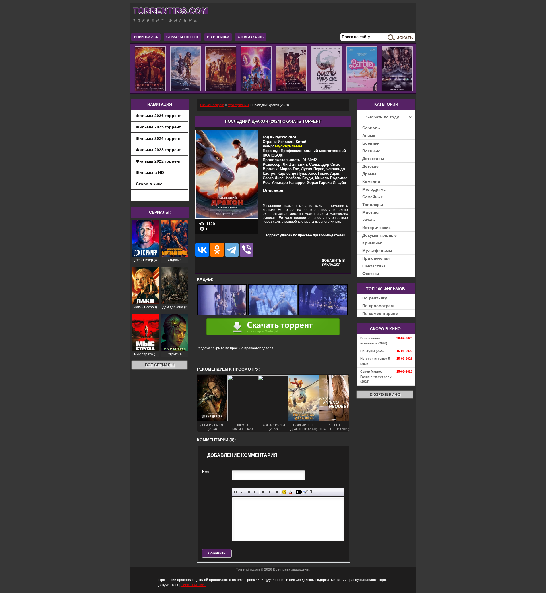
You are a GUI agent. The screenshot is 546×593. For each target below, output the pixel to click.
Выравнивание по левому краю (263, 492)
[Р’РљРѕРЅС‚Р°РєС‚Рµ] (202, 250)
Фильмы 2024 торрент (158, 138)
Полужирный (235, 492)
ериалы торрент (182, 37)
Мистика (370, 212)
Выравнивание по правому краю (276, 492)
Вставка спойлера (318, 492)
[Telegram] (232, 250)
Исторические (376, 227)
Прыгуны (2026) (372, 351)
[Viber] (246, 250)
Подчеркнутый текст (248, 492)
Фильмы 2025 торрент (158, 127)
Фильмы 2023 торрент (158, 149)
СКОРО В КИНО (385, 394)
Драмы (369, 174)
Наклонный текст (242, 492)
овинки (218, 37)
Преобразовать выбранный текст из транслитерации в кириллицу (312, 492)
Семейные (372, 197)
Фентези (370, 273)
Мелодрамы (374, 189)
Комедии (371, 181)
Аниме (368, 135)
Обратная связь (193, 585)
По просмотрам (378, 305)
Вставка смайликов (284, 492)
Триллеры (372, 204)
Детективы (373, 158)
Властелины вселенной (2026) (373, 340)
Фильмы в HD (150, 172)
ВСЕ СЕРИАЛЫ (160, 365)
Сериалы (371, 128)
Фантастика (374, 266)
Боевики (371, 143)
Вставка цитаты (305, 492)
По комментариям (380, 313)
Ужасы (369, 220)
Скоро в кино (149, 184)
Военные (371, 151)
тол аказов (251, 37)
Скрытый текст (298, 492)
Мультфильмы (288, 146)
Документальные (379, 235)
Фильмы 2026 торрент (158, 115)
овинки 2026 (146, 37)
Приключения (376, 258)
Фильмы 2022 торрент (158, 161)
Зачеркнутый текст (255, 492)
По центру (269, 492)
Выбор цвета (291, 492)
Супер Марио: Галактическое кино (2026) (376, 376)
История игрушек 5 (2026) (375, 361)
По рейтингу (374, 298)
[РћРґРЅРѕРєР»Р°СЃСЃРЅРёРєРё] (217, 250)
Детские (370, 166)
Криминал (372, 243)
